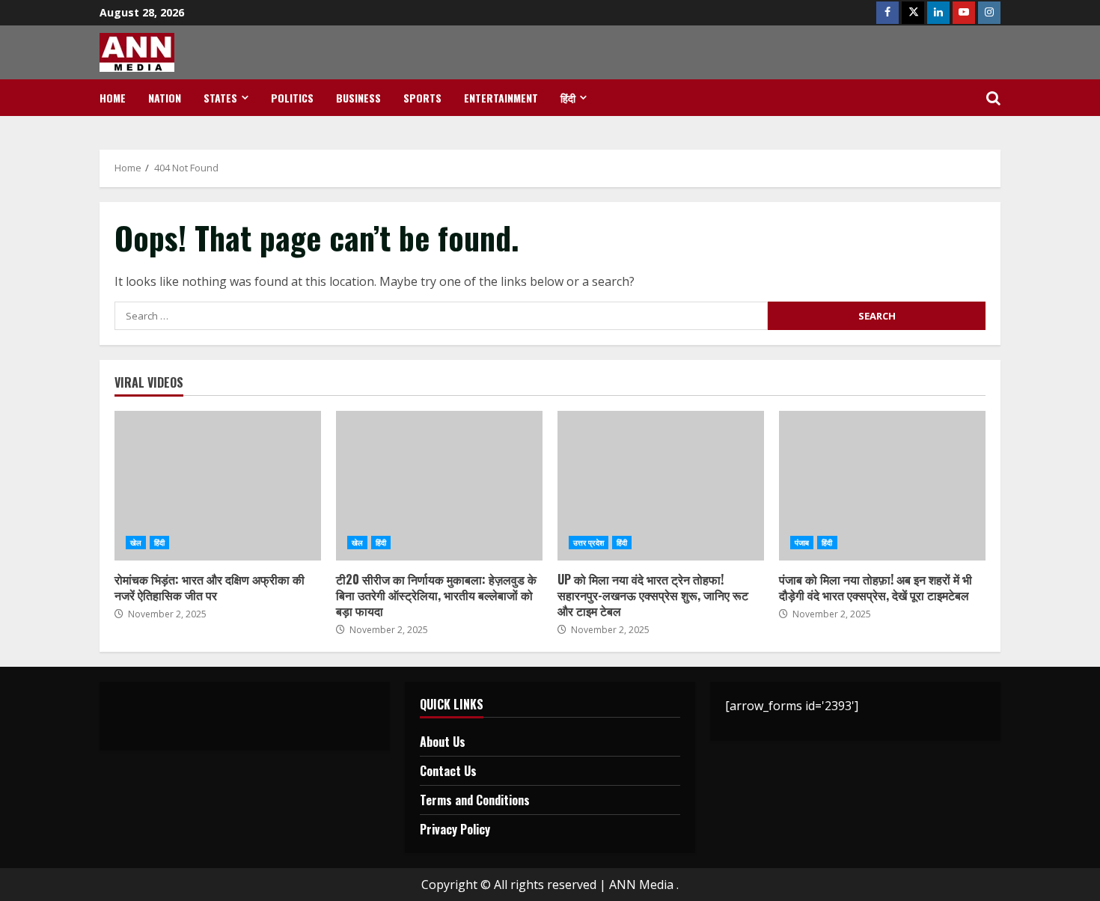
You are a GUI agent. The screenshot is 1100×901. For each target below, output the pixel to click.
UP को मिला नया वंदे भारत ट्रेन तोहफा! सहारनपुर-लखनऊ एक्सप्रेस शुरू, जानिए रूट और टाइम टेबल (660, 486)
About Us (442, 742)
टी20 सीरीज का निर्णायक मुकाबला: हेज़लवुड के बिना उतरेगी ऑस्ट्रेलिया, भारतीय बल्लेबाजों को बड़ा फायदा (439, 486)
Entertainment (501, 98)
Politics (292, 98)
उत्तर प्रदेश (588, 542)
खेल (135, 542)
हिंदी (567, 98)
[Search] (993, 98)
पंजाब (802, 542)
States (220, 98)
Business (358, 98)
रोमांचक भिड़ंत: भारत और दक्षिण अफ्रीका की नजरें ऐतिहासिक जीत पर (217, 486)
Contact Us (448, 771)
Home (113, 98)
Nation (164, 98)
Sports (422, 98)
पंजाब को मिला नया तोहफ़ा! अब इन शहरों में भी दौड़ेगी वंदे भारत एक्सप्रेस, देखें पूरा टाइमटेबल (882, 486)
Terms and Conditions (475, 800)
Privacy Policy (455, 829)
